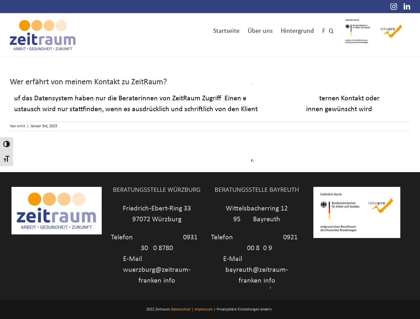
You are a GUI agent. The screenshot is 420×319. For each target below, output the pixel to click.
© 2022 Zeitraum (156, 309)
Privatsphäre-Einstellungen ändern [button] (244, 309)
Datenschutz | (182, 309)
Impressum (204, 309)
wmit (21, 126)
